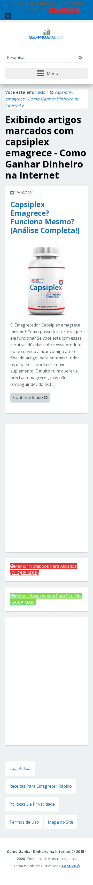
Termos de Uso (24, 822)
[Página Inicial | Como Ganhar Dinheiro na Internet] (47, 36)
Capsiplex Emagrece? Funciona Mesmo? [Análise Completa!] (45, 217)
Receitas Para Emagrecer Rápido (40, 786)
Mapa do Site (60, 822)
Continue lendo (28, 397)
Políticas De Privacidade (32, 804)
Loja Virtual (20, 768)
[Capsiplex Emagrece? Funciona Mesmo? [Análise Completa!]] (46, 280)
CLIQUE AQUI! (62, 10)
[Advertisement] (46, 488)
